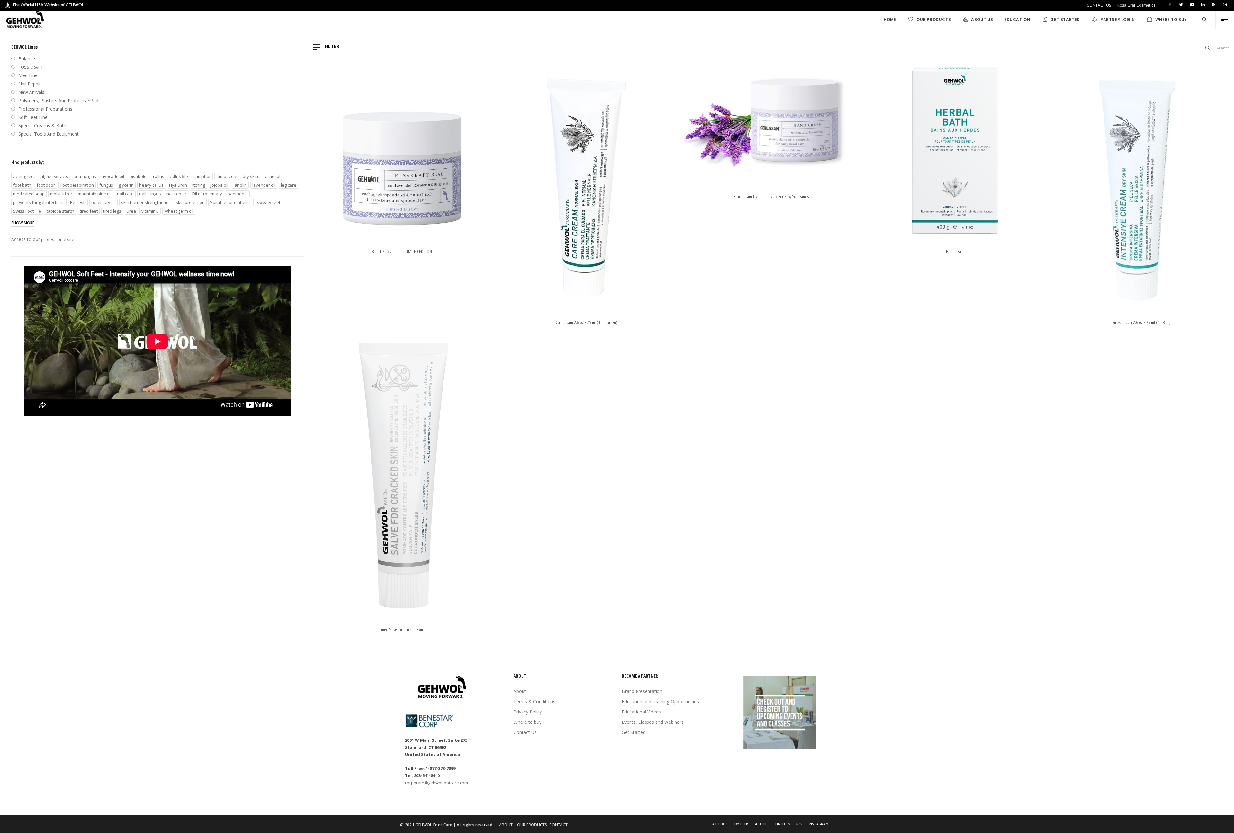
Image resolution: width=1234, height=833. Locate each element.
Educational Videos (641, 712)
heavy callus (151, 185)
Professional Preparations (45, 109)
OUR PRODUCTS (532, 825)
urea (131, 211)
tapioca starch (60, 211)
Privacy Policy (528, 712)
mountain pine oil (95, 194)
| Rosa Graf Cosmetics (1134, 5)
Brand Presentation (642, 691)
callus (158, 176)
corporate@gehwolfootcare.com (436, 782)
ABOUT (506, 825)
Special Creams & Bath (42, 125)
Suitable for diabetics (231, 202)
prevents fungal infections (39, 202)
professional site (57, 239)
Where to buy (527, 722)
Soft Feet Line (33, 117)
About (520, 691)
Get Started (634, 732)
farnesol (272, 176)
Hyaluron (178, 185)
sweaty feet (268, 202)
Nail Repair (29, 84)
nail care (125, 194)
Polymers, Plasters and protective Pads (59, 100)
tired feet (89, 211)
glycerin (126, 185)
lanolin (240, 185)
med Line (28, 75)
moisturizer (61, 194)
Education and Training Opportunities (660, 701)
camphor (202, 176)
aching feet (24, 176)
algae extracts (54, 176)
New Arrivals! (31, 92)
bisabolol (139, 176)
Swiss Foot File (27, 211)
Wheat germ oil (178, 211)
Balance (26, 59)
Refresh (78, 202)
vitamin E (150, 211)
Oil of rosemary (207, 194)
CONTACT (558, 825)
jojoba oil (219, 185)
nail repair (176, 194)
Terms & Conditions (534, 701)
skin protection (190, 202)
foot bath (22, 185)
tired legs (112, 211)
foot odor (46, 185)
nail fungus (150, 194)
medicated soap (29, 194)
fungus (106, 185)
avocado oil (113, 176)
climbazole (226, 176)
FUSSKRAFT (30, 67)
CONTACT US (1099, 5)
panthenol (238, 194)
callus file (179, 176)
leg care (288, 185)
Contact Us (525, 732)
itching (198, 185)
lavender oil (263, 185)
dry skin (250, 176)
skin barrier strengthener (145, 202)
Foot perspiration (77, 185)
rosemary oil (103, 202)
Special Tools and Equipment (48, 134)
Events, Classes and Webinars (653, 722)
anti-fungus (85, 176)
